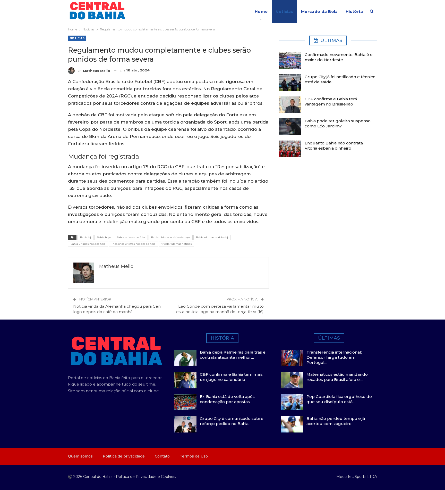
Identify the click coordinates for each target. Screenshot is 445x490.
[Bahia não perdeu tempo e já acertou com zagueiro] (292, 424)
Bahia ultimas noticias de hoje (170, 237)
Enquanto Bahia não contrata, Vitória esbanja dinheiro (334, 146)
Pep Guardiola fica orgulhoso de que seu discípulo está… (339, 399)
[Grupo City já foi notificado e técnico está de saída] (290, 82)
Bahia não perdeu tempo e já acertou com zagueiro (335, 421)
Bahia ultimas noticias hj (212, 237)
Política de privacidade (124, 456)
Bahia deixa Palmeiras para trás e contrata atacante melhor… (233, 355)
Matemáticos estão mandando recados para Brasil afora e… (337, 377)
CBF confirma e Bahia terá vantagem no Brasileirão (331, 101)
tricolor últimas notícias (176, 244)
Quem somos (80, 456)
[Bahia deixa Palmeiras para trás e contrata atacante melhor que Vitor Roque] (185, 358)
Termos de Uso (194, 456)
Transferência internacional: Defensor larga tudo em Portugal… (334, 357)
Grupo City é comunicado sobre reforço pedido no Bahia (231, 421)
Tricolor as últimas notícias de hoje (134, 244)
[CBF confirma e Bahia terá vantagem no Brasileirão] (290, 104)
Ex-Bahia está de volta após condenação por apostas (227, 399)
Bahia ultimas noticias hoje (88, 244)
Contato (162, 456)
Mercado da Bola (319, 11)
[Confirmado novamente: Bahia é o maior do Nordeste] (290, 60)
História (354, 11)
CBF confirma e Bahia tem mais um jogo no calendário (231, 377)
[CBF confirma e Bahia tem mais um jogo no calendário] (185, 380)
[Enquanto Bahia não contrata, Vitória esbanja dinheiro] (290, 149)
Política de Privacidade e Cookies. (146, 476)
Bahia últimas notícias (131, 237)
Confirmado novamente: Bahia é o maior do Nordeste (339, 57)
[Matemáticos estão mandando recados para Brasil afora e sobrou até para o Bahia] (292, 380)
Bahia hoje (104, 237)
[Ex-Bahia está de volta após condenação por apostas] (185, 402)
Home (261, 11)
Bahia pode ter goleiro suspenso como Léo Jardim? (338, 123)
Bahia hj (85, 237)
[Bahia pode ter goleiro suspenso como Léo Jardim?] (290, 126)
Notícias (284, 11)
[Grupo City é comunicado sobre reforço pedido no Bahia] (185, 424)
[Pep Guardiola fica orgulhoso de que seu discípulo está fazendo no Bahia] (292, 402)
